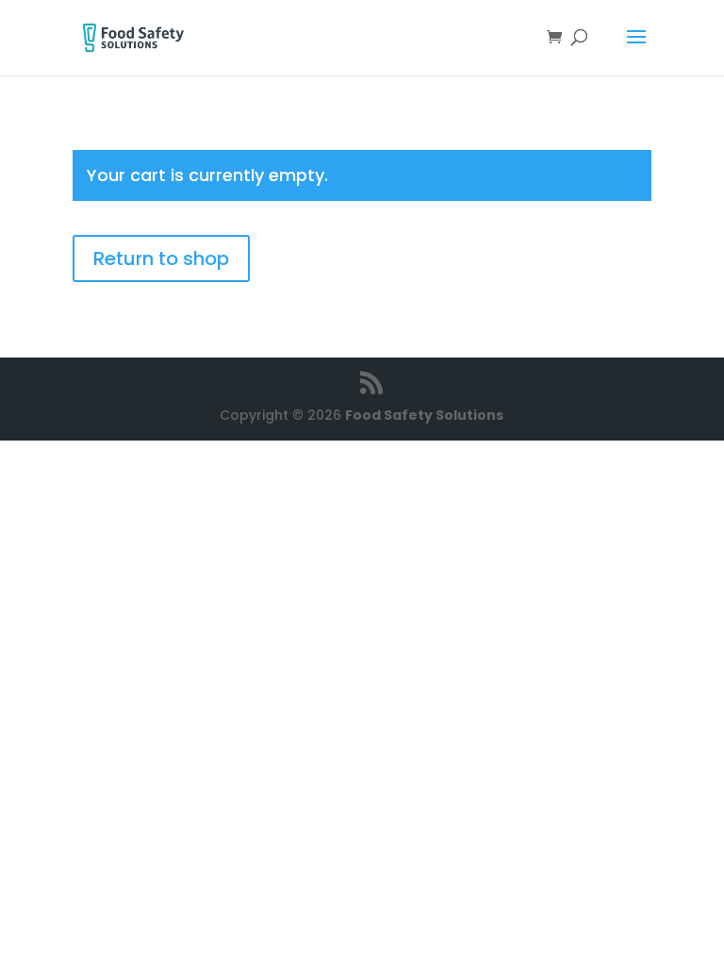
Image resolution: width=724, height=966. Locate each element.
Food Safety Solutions (424, 415)
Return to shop (161, 258)
